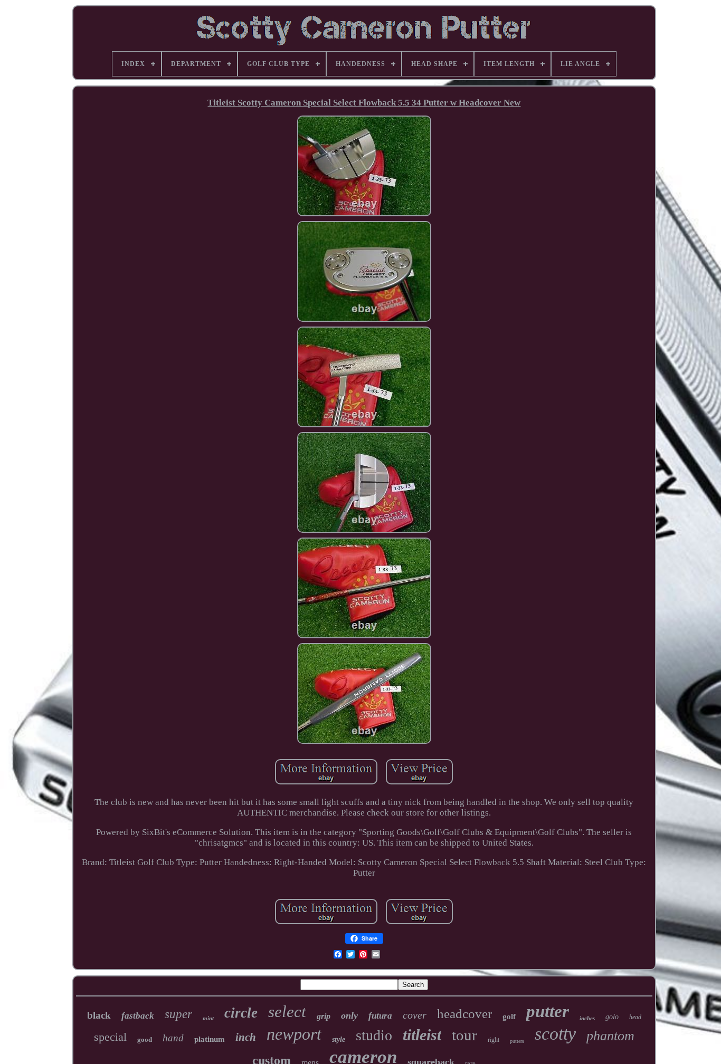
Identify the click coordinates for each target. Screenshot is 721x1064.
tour (464, 1035)
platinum (209, 1039)
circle (241, 1013)
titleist (422, 1034)
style (338, 1039)
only (349, 1015)
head (635, 1017)
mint (208, 1018)
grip (323, 1016)
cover (414, 1015)
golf (509, 1016)
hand (173, 1037)
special (110, 1036)
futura (380, 1016)
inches (587, 1018)
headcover (464, 1014)
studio (374, 1035)
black (99, 1015)
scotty (555, 1033)
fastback (137, 1016)
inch (245, 1037)
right (493, 1039)
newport (294, 1033)
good (144, 1039)
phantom (610, 1035)
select (287, 1011)
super (178, 1014)
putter (547, 1011)
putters (517, 1041)
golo (612, 1017)
